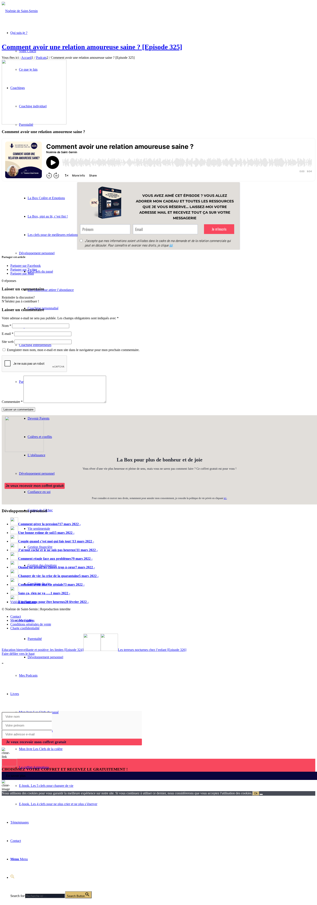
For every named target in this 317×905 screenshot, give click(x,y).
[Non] (261, 794)
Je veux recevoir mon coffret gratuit (35, 486)
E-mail (7, 334)
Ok (256, 793)
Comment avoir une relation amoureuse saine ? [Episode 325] (92, 47)
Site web (8, 342)
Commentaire (12, 402)
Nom (6, 326)
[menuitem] (162, 639)
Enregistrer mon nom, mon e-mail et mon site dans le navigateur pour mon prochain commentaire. (73, 350)
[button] (12, 877)
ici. (225, 498)
